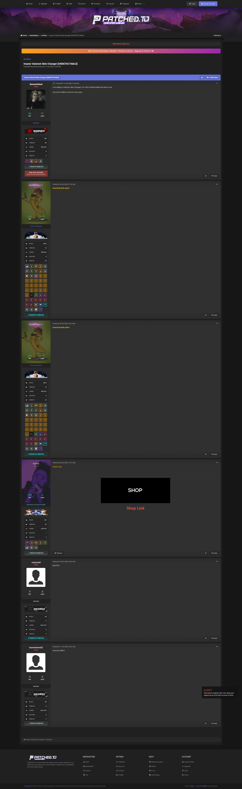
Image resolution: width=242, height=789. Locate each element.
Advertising (155, 775)
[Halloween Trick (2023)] (36, 304)
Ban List (121, 766)
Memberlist (89, 766)
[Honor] (31, 266)
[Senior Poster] (40, 309)
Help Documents (157, 762)
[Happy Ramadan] (27, 266)
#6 (217, 646)
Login (193, 4)
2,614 (45, 243)
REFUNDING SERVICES (121, 44)
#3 (217, 323)
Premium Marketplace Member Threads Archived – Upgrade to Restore (121, 51)
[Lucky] (45, 295)
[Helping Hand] (40, 295)
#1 (217, 83)
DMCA (153, 766)
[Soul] (31, 271)
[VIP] (27, 161)
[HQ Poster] (40, 304)
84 (46, 702)
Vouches (96, 4)
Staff (87, 762)
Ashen (192, 786)
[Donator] (40, 266)
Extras (140, 4)
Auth (70, 4)
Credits (57, 4)
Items (186, 775)
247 (45, 520)
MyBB (204, 786)
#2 (217, 184)
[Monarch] (31, 276)
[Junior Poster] (36, 309)
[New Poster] (40, 161)
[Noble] (36, 161)
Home (30, 4)
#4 (217, 462)
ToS (86, 775)
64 (46, 616)
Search (82, 4)
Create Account (209, 4)
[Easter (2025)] (31, 542)
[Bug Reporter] (31, 295)
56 (46, 142)
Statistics (121, 762)
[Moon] (31, 161)
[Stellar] (27, 542)
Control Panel (189, 762)
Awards (111, 4)
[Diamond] (45, 304)
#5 (217, 561)
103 (45, 138)
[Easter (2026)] (27, 276)
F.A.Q (153, 771)
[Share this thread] (201, 77)
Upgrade (43, 4)
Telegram (125, 4)
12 (46, 248)
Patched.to (217, 35)
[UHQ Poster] (36, 266)
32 (46, 524)
